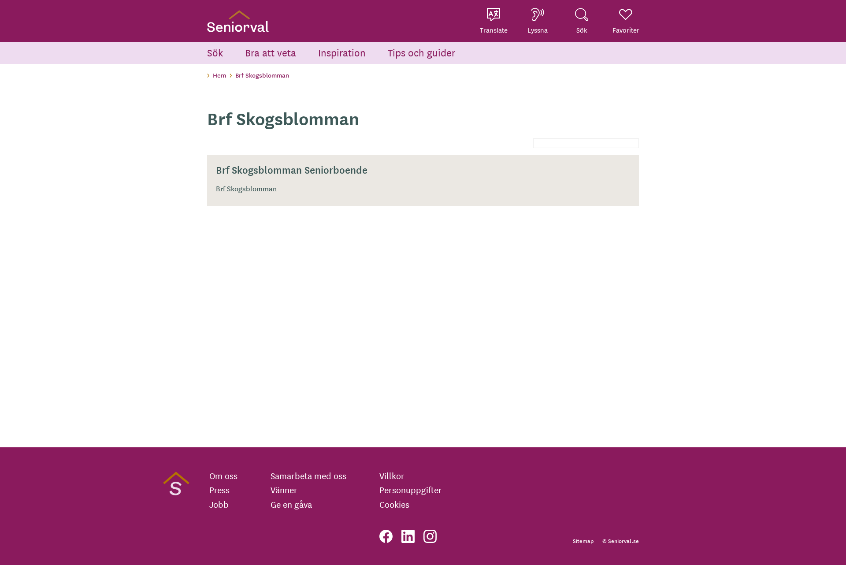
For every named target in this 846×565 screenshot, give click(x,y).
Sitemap (583, 540)
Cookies (394, 504)
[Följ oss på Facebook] (386, 536)
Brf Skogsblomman (246, 188)
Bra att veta (270, 52)
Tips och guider (422, 52)
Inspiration (342, 52)
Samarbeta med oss (308, 475)
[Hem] (238, 21)
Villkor (391, 475)
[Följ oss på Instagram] (430, 536)
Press (219, 489)
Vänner (284, 489)
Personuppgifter (410, 489)
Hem (219, 75)
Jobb (219, 504)
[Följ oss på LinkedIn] (408, 536)
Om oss (223, 475)
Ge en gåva (291, 504)
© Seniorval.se (620, 540)
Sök (215, 52)
